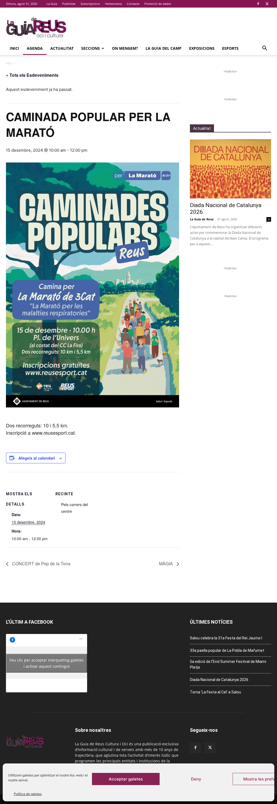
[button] (264, 48)
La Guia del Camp (164, 48)
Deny (196, 779)
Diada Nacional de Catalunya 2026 (219, 679)
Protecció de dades (157, 4)
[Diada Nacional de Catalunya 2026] (230, 168)
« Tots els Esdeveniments (32, 75)
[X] (267, 4)
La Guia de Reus (201, 219)
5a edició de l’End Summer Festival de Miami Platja (228, 664)
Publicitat (68, 4)
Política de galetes (28, 794)
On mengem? (125, 48)
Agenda (35, 48)
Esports (230, 48)
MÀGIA (166, 563)
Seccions (90, 48)
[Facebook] (258, 4)
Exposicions (202, 48)
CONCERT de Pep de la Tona (40, 563)
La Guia (52, 4)
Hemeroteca (113, 4)
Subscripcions (90, 4)
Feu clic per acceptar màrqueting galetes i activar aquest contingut (46, 663)
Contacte (133, 4)
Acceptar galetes (126, 779)
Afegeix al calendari (36, 458)
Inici (14, 48)
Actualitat (62, 48)
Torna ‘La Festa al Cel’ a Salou (215, 692)
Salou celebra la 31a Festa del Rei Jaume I (226, 638)
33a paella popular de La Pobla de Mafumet (227, 650)
